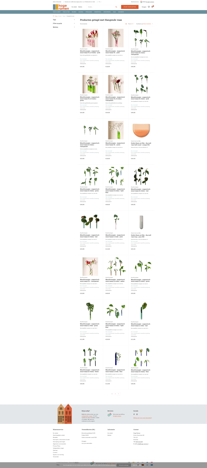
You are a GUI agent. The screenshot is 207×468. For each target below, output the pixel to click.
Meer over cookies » (137, 465)
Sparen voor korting (58, 454)
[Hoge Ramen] (61, 7)
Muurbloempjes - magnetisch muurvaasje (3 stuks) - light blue (115, 325)
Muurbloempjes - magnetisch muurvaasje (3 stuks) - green (140, 280)
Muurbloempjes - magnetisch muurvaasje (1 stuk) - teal (140, 324)
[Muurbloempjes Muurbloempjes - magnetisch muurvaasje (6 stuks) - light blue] (116, 176)
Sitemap (55, 450)
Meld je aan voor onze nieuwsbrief (142, 418)
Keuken (74, 12)
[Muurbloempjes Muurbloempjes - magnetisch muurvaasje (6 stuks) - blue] (141, 357)
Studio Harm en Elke (136, 141)
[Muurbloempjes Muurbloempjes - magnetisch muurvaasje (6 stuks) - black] (90, 357)
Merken (80, 7)
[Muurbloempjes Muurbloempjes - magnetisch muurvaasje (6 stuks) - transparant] (141, 38)
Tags (64, 16)
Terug (55, 16)
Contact (55, 452)
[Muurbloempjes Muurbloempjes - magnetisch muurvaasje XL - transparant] (90, 266)
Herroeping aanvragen (59, 441)
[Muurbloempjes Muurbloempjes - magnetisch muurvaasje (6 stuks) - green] (90, 176)
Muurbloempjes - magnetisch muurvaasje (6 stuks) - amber (115, 280)
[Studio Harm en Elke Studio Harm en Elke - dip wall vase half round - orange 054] (141, 130)
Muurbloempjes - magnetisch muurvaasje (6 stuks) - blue (140, 370)
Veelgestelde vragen (58, 448)
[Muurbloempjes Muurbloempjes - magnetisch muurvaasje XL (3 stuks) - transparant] (116, 84)
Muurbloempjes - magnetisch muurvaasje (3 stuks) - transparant (89, 144)
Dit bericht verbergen (124, 465)
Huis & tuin (66, 12)
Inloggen (84, 441)
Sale (114, 12)
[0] (152, 7)
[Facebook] (134, 414)
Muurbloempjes (83, 48)
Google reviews (150, 2)
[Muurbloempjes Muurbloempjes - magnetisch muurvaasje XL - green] (116, 130)
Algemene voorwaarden (59, 444)
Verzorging (107, 12)
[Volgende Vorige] (118, 393)
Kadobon (121, 12)
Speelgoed (89, 12)
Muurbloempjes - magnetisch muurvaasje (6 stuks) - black (89, 370)
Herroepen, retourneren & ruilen (61, 439)
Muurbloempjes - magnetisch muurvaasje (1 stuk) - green (89, 324)
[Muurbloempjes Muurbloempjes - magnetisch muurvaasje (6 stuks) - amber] (116, 266)
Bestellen (55, 437)
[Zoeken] (116, 7)
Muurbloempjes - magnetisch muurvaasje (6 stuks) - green (89, 190)
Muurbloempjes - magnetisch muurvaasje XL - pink (115, 52)
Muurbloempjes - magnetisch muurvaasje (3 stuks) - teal (89, 236)
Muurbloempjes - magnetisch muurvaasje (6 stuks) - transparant (140, 52)
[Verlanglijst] (149, 7)
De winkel (74, 7)
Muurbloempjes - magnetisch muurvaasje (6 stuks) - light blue (115, 190)
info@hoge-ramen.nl (142, 444)
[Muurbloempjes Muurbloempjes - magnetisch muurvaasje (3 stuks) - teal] (90, 222)
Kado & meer (56, 12)
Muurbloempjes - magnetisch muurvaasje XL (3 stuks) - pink (90, 52)
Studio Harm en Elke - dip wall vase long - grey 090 (141, 236)
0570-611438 (139, 441)
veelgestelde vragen (87, 416)
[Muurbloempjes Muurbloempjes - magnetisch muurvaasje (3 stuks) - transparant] (90, 130)
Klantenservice (135, 2)
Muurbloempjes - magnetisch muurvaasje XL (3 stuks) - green (89, 98)
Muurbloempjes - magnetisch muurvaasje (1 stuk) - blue (115, 370)
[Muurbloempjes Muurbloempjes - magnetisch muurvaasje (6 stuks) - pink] (141, 84)
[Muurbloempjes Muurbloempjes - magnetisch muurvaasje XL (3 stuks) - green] (90, 84)
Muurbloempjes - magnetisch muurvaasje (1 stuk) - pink (115, 236)
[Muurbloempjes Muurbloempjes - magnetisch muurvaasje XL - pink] (116, 38)
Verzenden (56, 456)
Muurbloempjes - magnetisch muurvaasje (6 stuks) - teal (140, 190)
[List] (126, 24)
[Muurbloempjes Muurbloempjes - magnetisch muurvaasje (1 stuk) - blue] (116, 357)
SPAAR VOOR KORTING (130, 7)
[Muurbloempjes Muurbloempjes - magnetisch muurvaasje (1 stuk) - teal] (141, 311)
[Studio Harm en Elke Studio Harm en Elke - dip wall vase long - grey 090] (141, 222)
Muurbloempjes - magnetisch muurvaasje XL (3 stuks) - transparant (115, 98)
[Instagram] (137, 414)
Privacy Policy (56, 446)
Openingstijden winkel (59, 435)
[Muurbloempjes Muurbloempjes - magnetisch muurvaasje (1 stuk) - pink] (116, 222)
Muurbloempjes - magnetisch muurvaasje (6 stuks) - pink (140, 98)
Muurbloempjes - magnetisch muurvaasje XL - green (115, 144)
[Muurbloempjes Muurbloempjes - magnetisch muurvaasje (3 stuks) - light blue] (116, 311)
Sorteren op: (139, 24)
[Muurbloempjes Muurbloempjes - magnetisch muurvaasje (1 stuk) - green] (90, 311)
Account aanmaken (87, 443)
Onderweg (97, 12)
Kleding (81, 12)
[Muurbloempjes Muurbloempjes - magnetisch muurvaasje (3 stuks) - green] (141, 266)
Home (59, 16)
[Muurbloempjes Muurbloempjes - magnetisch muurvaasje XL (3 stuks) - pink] (90, 38)
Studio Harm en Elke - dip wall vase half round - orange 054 (141, 144)
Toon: (129, 24)
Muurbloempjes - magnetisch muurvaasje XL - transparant (89, 280)
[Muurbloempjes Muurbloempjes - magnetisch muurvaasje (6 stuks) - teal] (141, 176)
